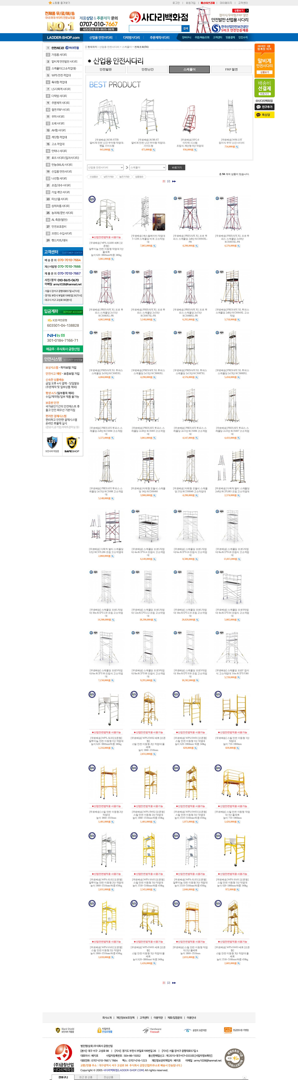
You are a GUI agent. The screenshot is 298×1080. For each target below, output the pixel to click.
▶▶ (174, 181)
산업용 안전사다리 (109, 47)
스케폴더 (127, 47)
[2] (168, 181)
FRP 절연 (231, 69)
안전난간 (147, 69)
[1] (164, 181)
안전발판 (106, 69)
